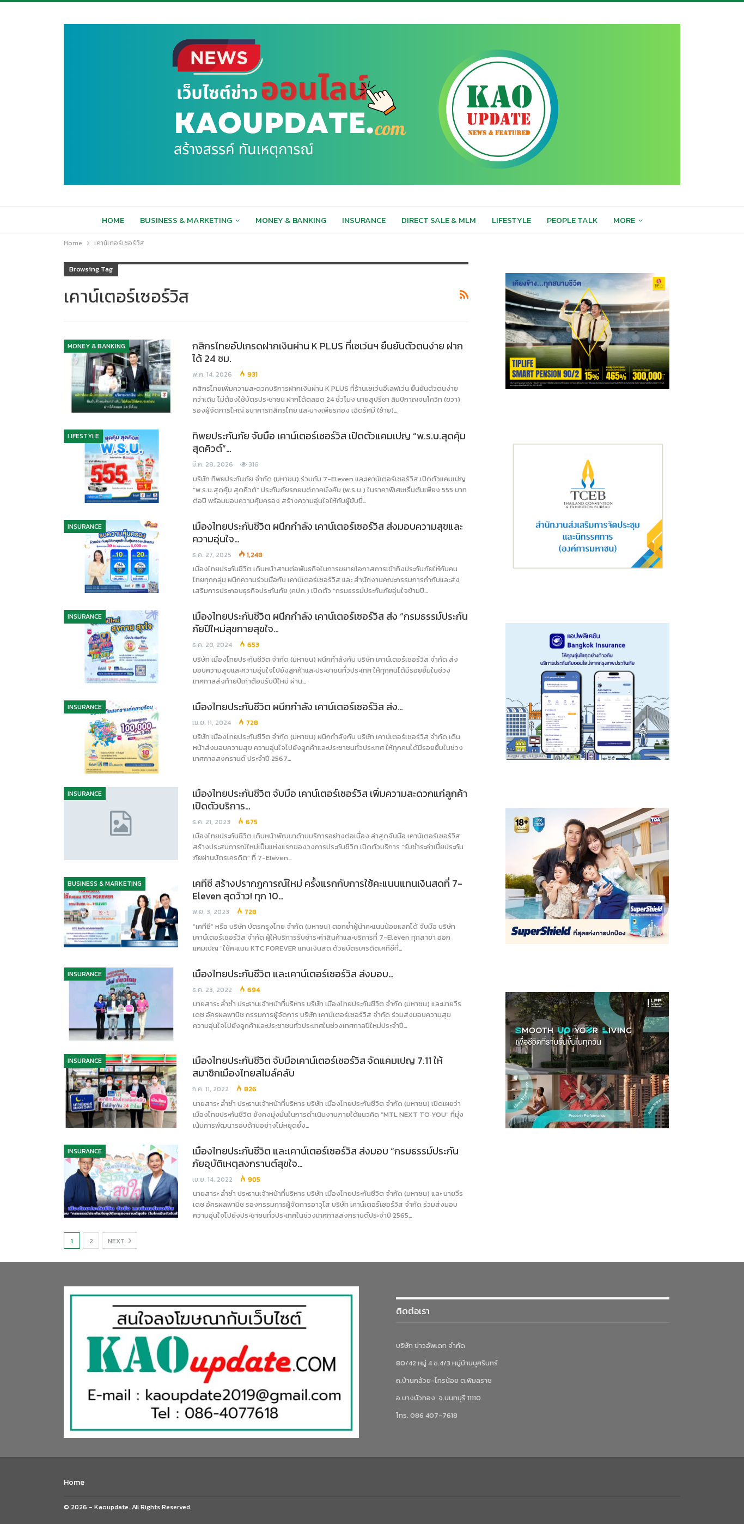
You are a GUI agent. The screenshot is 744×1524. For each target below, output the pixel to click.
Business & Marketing (186, 220)
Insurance (364, 220)
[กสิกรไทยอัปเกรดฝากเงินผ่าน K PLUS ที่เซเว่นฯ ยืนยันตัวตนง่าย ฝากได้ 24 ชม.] (121, 376)
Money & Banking (290, 220)
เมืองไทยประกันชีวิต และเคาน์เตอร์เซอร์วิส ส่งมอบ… (293, 973)
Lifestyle (511, 220)
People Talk (572, 220)
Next (117, 1241)
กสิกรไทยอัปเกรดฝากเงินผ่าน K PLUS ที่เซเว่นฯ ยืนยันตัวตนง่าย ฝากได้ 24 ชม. (327, 352)
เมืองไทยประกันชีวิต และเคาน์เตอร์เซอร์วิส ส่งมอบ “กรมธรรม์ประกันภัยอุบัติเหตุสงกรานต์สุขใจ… (325, 1157)
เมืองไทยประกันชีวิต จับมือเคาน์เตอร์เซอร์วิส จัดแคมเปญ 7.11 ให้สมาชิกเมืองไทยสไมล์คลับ (317, 1066)
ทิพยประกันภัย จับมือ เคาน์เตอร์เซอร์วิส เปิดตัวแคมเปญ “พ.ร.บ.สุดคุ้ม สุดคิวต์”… (329, 442)
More (624, 220)
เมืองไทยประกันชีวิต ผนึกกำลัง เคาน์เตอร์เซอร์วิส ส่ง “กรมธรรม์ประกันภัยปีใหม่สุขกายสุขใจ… (330, 622)
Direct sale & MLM (438, 220)
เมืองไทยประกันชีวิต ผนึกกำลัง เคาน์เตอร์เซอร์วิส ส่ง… (297, 706)
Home (113, 220)
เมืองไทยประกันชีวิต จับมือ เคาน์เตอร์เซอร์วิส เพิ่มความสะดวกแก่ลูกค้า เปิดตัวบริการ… (329, 799)
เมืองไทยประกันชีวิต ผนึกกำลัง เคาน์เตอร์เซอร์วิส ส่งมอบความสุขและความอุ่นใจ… (327, 532)
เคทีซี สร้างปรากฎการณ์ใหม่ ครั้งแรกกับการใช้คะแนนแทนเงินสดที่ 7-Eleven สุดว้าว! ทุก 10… (327, 889)
